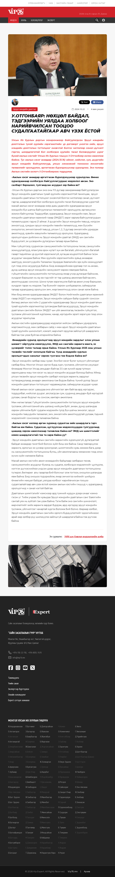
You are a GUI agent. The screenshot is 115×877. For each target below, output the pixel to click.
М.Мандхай (44, 792)
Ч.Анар (11, 761)
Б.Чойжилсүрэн (81, 776)
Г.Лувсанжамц (45, 782)
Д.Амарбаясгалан (15, 746)
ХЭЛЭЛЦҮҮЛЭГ (37, 20)
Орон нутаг (98, 3)
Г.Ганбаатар (30, 807)
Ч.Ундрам (62, 847)
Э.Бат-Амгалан (14, 792)
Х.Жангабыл (45, 736)
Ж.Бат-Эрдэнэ (14, 797)
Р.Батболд (12, 817)
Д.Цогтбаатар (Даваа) (84, 756)
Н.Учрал (61, 852)
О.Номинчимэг (64, 731)
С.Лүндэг (43, 787)
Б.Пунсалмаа (63, 766)
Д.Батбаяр (12, 812)
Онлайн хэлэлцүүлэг (17, 694)
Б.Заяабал (44, 756)
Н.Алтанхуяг (13, 736)
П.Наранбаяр (45, 847)
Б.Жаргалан (45, 741)
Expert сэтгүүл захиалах (18, 700)
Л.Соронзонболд (65, 807)
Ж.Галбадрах (31, 787)
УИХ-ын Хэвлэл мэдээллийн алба (84, 536)
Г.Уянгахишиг (80, 731)
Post (86, 102)
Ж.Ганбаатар (31, 797)
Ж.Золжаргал (45, 761)
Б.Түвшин (62, 827)
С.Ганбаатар (31, 792)
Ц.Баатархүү (13, 782)
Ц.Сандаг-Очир (64, 792)
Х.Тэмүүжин (63, 832)
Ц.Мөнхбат (44, 802)
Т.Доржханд (31, 852)
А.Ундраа (62, 842)
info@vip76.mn (19, 657)
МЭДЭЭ (13, 20)
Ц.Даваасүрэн (31, 842)
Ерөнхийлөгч (36, 3)
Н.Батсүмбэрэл (14, 842)
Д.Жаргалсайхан (47, 746)
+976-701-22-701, (20, 652)
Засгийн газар (64, 3)
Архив (87, 871)
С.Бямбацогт (31, 782)
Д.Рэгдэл (62, 782)
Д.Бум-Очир (30, 771)
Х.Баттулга (12, 847)
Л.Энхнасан (80, 802)
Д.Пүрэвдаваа (64, 771)
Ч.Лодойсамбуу (46, 776)
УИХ (51, 3)
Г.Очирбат (62, 756)
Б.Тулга (61, 822)
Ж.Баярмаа (30, 741)
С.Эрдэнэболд (81, 827)
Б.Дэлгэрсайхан (46, 726)
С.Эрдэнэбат (80, 822)
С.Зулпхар (44, 766)
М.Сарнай (62, 802)
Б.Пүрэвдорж (63, 776)
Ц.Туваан (62, 817)
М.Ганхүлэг (30, 837)
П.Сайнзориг (63, 787)
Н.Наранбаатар (46, 842)
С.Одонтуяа (63, 746)
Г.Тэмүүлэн (62, 837)
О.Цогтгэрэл (80, 761)
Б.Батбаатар (13, 807)
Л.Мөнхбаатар (46, 797)
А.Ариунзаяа (13, 766)
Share (98, 102)
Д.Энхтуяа (79, 807)
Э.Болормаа (30, 761)
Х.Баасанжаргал (14, 776)
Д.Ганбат (29, 812)
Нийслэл (82, 3)
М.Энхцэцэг (79, 817)
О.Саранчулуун (64, 797)
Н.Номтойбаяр (64, 736)
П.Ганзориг (30, 817)
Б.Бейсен (29, 751)
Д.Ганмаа (29, 822)
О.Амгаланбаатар (15, 756)
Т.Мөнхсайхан (46, 812)
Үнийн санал (13, 683)
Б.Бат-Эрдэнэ (13, 802)
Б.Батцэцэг (12, 852)
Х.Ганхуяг (29, 832)
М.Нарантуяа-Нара (47, 852)
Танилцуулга (13, 677)
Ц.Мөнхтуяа (45, 827)
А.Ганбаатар (31, 802)
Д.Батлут (12, 827)
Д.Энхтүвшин (80, 812)
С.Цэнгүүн (79, 766)
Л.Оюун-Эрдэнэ (64, 761)
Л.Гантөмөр (30, 827)
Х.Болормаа (30, 756)
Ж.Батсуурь (13, 837)
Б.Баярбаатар (31, 736)
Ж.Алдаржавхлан (15, 726)
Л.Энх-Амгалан (81, 787)
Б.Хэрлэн (78, 746)
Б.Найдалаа (45, 837)
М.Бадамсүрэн (14, 787)
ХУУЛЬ (23, 20)
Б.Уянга (78, 726)
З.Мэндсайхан (46, 832)
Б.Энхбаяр (79, 797)
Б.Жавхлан (44, 731)
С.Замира (43, 751)
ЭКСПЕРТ (51, 20)
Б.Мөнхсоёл (45, 817)
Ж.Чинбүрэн (80, 771)
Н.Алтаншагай (14, 741)
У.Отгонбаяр (63, 751)
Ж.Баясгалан (31, 746)
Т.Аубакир (12, 771)
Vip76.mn (73, 871)
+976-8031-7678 (35, 652)
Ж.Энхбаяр (79, 792)
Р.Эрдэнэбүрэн (81, 832)
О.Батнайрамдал (15, 832)
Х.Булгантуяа (31, 766)
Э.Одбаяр (62, 741)
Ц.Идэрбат (44, 771)
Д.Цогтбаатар (81, 751)
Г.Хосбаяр (79, 741)
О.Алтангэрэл (13, 731)
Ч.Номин (61, 726)
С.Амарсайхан (13, 751)
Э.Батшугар (30, 731)
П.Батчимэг (30, 726)
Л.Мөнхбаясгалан (47, 807)
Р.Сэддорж (62, 812)
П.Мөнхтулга (45, 822)
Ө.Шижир (79, 782)
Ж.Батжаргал (13, 822)
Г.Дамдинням (31, 847)
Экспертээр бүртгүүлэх (18, 689)
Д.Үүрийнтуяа (81, 736)
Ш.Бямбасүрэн (31, 776)
